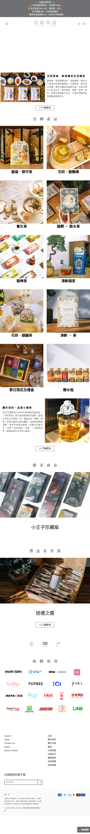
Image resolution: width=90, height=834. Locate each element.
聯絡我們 (52, 758)
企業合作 (52, 754)
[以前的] (2, 49)
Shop (6, 739)
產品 (50, 747)
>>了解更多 (45, 107)
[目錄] (6, 23)
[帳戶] (79, 23)
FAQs (7, 747)
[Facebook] (8, 794)
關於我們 (52, 739)
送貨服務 (52, 761)
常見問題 (52, 765)
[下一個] (88, 49)
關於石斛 (52, 743)
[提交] (39, 782)
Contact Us (9, 743)
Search (7, 736)
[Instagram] (5, 794)
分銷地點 (52, 750)
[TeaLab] (45, 23)
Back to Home (11, 750)
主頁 (50, 736)
